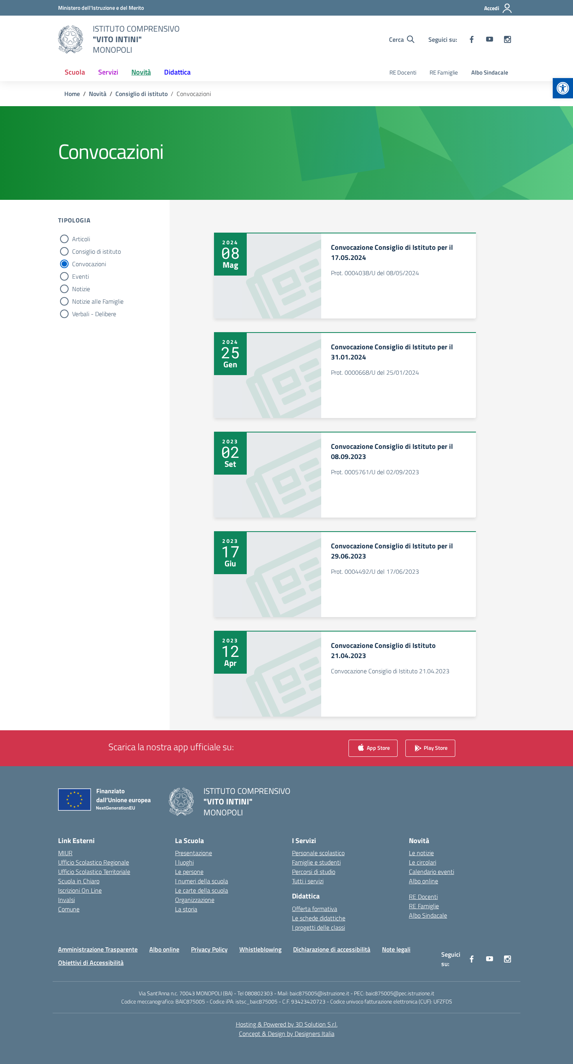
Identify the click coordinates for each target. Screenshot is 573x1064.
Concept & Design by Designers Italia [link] (286, 1033)
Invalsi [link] (66, 899)
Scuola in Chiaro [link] (78, 881)
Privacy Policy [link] (209, 949)
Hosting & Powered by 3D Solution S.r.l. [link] (287, 1024)
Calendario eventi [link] (431, 871)
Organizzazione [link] (194, 899)
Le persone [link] (189, 871)
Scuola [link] (75, 72)
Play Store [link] (435, 748)
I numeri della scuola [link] (201, 881)
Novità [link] (141, 72)
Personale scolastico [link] (318, 853)
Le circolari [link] (422, 862)
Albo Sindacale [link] (489, 72)
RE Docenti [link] (402, 72)
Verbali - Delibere (94, 313)
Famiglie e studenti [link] (316, 862)
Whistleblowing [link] (260, 949)
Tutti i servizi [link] (308, 881)
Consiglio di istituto (96, 251)
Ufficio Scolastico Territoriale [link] (94, 871)
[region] (471, 988)
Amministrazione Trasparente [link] (98, 949)
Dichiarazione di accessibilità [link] (331, 949)
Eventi (80, 276)
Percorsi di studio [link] (313, 871)
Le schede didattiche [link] (318, 918)
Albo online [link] (423, 881)
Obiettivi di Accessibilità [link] (91, 962)
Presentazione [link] (193, 853)
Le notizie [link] (421, 853)
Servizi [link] (108, 72)
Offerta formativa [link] (314, 908)
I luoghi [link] (184, 862)
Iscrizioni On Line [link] (80, 890)
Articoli (81, 239)
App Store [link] (378, 748)
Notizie (81, 289)
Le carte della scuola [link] (201, 890)
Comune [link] (69, 909)
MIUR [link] (65, 853)
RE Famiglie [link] (444, 72)
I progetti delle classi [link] (318, 927)
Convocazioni (89, 264)
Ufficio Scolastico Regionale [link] (93, 862)
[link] (563, 88)
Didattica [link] (177, 72)
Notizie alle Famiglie (98, 301)
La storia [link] (186, 909)
